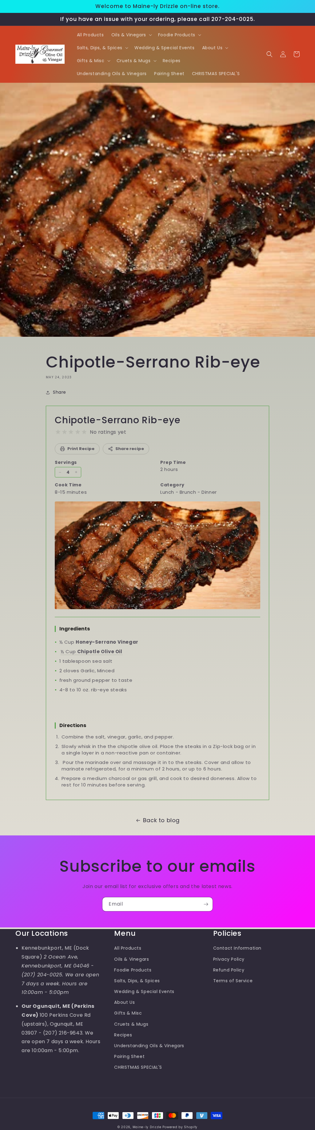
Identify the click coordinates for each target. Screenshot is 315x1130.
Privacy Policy (229, 959)
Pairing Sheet (129, 1056)
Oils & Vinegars (131, 959)
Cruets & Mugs (131, 1024)
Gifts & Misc (128, 1013)
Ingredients (74, 628)
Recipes (123, 1035)
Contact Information (237, 948)
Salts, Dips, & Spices (137, 981)
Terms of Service (233, 981)
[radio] (58, 432)
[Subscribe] (206, 904)
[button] (131, 34)
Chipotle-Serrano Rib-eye (118, 420)
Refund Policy (229, 970)
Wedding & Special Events (144, 991)
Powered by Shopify (179, 1127)
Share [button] (59, 392)
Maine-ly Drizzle (147, 1127)
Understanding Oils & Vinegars (149, 1046)
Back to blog (161, 820)
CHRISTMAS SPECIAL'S (138, 1067)
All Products (127, 948)
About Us (124, 1002)
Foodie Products (132, 970)
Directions (72, 725)
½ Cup (91, 651)
